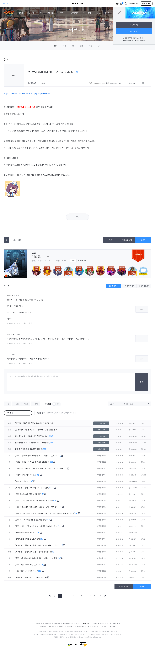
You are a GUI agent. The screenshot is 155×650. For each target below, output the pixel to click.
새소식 (20, 13)
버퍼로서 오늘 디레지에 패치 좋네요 (39, 552)
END (105, 596)
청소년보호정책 (98, 623)
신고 (14, 240)
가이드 (40, 13)
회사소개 (39, 623)
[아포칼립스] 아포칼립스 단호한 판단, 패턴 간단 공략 (39, 507)
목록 (110, 240)
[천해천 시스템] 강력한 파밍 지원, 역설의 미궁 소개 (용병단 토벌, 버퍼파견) (47, 513)
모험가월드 (51, 13)
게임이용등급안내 (69, 623)
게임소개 (30, 13)
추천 (64, 45)
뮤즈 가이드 (24, 481)
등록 (141, 382)
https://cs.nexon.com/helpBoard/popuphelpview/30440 (27, 93)
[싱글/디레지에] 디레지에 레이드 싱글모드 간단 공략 (39, 558)
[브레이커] (19, 468)
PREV (54, 596)
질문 (81, 45)
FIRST (50, 596)
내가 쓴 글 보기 (127, 240)
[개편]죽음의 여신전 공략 (29, 571)
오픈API (95, 626)
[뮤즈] (17, 481)
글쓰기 (143, 240)
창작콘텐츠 (74, 13)
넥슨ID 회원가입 (128, 40)
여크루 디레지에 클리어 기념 (36, 577)
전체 (55, 45)
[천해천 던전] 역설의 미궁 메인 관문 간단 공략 (36, 500)
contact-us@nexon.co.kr (48, 634)
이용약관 (57, 623)
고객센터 (112, 626)
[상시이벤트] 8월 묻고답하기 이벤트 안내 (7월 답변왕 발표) (36, 429)
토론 (90, 45)
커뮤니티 (63, 13)
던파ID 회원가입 (140, 40)
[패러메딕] (19, 475)
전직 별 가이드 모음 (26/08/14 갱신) (28, 449)
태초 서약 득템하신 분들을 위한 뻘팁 (33, 519)
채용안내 (48, 623)
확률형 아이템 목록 (65, 626)
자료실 (97, 13)
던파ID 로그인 (134, 31)
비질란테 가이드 (29, 532)
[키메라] (18, 462)
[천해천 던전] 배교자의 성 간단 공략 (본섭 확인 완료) (39, 526)
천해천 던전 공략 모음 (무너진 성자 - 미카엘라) (32, 442)
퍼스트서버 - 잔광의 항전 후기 (31, 494)
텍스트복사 (6, 240)
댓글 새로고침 (144, 286)
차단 (19, 240)
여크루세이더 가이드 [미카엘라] (37, 487)
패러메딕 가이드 (29, 475)
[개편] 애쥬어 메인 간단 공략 (30, 564)
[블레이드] (19, 539)
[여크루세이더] (20, 487)
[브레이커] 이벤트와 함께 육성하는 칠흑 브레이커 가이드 (43, 468)
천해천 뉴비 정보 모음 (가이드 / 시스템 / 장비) (31, 436)
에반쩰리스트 (32, 83)
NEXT (100, 596)
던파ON (107, 13)
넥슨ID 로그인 (134, 25)
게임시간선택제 (112, 623)
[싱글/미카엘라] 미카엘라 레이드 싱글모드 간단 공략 (39, 455)
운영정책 (43, 626)
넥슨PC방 (52, 626)
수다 (99, 45)
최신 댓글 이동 (129, 286)
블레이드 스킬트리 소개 (31, 539)
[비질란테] (19, 532)
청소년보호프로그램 (82, 626)
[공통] (17, 455)
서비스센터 (87, 13)
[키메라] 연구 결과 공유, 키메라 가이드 (35, 462)
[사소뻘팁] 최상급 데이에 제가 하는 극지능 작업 (43, 545)
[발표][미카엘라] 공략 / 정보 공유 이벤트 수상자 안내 (34, 423)
